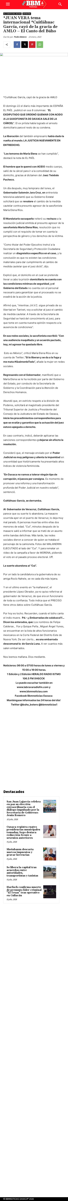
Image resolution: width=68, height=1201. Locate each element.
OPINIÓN (26, 14)
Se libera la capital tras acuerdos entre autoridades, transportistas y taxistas (22, 871)
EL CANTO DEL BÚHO (12, 14)
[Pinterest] (32, 44)
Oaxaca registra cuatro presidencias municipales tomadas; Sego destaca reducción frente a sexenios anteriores (23, 832)
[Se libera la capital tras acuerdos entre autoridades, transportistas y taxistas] (49, 871)
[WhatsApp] (39, 44)
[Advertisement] (34, 748)
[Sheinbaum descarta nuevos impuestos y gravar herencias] (49, 854)
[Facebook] (17, 44)
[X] (24, 44)
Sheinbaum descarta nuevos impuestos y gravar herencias (20, 852)
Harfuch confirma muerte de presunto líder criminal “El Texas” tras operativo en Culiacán (24, 891)
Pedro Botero (20, 36)
